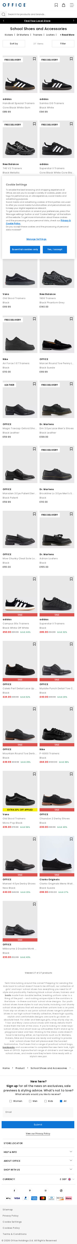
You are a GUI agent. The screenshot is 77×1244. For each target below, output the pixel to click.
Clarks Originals (49, 879)
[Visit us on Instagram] (46, 1190)
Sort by (14, 43)
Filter (63, 43)
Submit (38, 1124)
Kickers (9, 34)
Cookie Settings (12, 1221)
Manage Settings (37, 239)
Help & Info (10, 1152)
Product (20, 1068)
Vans (6, 294)
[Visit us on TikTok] (62, 1190)
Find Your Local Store (37, 20)
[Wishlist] (54, 5)
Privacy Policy (10, 1215)
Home (6, 1068)
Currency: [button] (34, 1179)
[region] (38, 217)
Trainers (37, 34)
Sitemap (8, 1209)
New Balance (11, 164)
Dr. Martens (47, 424)
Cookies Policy (11, 1227)
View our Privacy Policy (38, 1133)
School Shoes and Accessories (49, 1068)
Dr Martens (23, 34)
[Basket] (61, 5)
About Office (12, 1160)
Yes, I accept (54, 249)
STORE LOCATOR (13, 1143)
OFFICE (44, 359)
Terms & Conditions (15, 1234)
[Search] (3, 14)
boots (8, 995)
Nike (5, 359)
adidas (7, 99)
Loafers (50, 34)
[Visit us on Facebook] (15, 1190)
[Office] (14, 5)
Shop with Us (12, 1169)
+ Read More (67, 34)
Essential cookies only (25, 249)
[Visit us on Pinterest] (30, 1190)
